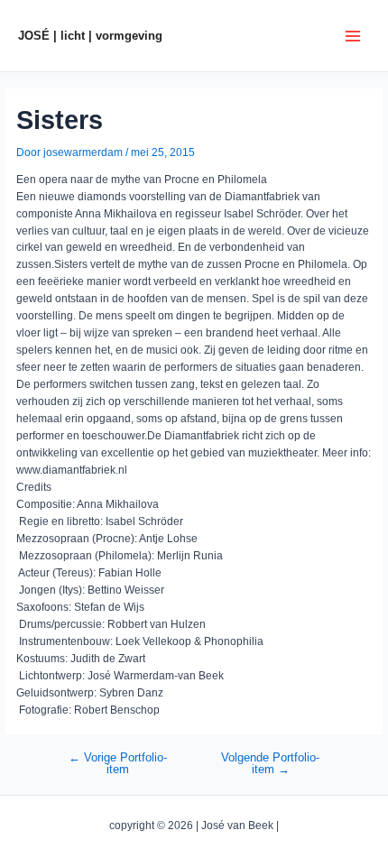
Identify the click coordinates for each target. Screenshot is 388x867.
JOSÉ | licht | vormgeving (90, 35)
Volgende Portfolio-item (270, 763)
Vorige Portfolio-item (118, 763)
